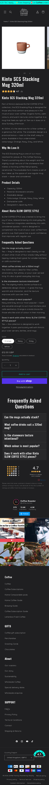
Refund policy (41, 776)
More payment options (24, 387)
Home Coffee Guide (13, 600)
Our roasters (10, 665)
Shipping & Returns (13, 731)
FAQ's (7, 709)
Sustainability (10, 676)
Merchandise (10, 638)
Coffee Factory (14, 775)
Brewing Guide (11, 606)
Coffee (8, 584)
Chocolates (10, 649)
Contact (8, 725)
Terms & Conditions (13, 720)
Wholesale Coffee (13, 682)
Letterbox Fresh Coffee (15, 617)
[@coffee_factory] (16, 502)
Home (6, 21)
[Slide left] (19, 73)
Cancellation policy (34, 783)
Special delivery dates (14, 687)
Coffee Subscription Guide (16, 611)
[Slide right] (29, 73)
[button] (5, 12)
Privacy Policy (11, 714)
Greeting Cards (11, 644)
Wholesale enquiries (14, 693)
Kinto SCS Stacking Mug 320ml (21, 21)
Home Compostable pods (16, 595)
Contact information (17, 783)
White (7, 346)
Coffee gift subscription (15, 633)
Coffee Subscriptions (14, 589)
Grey (31, 341)
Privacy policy (12, 779)
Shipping (16, 355)
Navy (20, 341)
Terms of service (25, 779)
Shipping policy (38, 779)
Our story (9, 671)
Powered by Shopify (27, 775)
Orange (8, 341)
